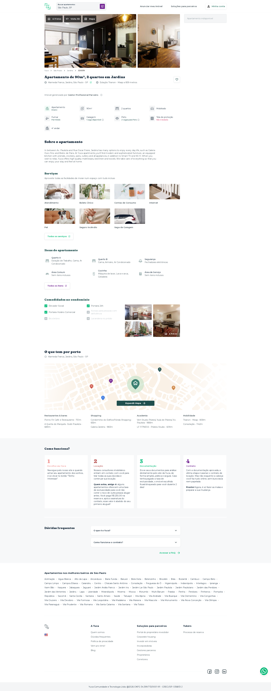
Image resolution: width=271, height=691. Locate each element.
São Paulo (58, 70)
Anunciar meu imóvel (151, 6)
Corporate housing (146, 637)
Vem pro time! (98, 646)
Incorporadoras (144, 646)
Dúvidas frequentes (101, 637)
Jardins (70, 70)
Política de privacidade (102, 641)
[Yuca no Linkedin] (224, 671)
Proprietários (143, 655)
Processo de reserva (193, 632)
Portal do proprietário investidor (153, 632)
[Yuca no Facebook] (209, 671)
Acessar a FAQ (167, 553)
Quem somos (98, 632)
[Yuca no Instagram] (217, 671)
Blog (93, 650)
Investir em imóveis (147, 641)
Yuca (46, 70)
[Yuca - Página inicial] (47, 6)
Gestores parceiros (146, 650)
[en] (66, 635)
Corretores (142, 659)
